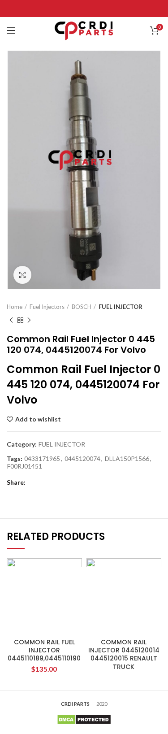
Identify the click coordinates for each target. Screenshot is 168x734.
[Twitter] (72, 8)
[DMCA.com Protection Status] (84, 718)
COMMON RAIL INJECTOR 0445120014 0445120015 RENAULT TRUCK (123, 654)
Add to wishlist (38, 419)
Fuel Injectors (47, 306)
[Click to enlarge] (22, 275)
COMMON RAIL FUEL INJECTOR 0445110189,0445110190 (44, 650)
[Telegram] (106, 8)
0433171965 (42, 458)
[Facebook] (61, 8)
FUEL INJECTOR (120, 306)
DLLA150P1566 (127, 458)
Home (14, 306)
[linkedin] (95, 8)
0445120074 (82, 458)
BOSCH (81, 306)
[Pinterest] (84, 8)
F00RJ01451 (24, 466)
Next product (29, 320)
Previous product (11, 320)
